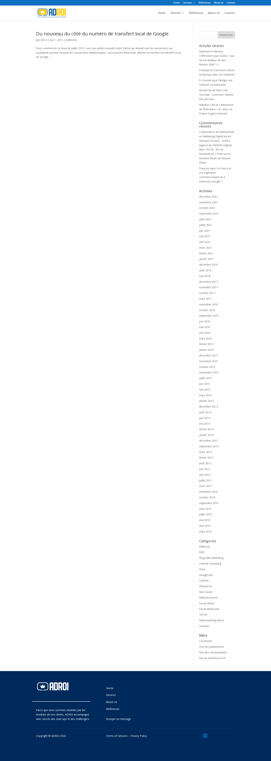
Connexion (205, 641)
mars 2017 (205, 298)
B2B (201, 552)
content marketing (210, 563)
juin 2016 (204, 321)
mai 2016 (204, 327)
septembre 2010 (209, 503)
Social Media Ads (209, 609)
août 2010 (205, 509)
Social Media (206, 603)
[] (205, 742)
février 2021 (206, 253)
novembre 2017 (208, 287)
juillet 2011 (205, 480)
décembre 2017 (208, 281)
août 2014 (205, 412)
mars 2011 (205, 486)
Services (187, 3)
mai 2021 (204, 236)
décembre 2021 (208, 196)
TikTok (203, 614)
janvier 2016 (206, 349)
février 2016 (206, 344)
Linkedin (204, 580)
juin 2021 (204, 230)
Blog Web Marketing (211, 558)
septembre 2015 (209, 372)
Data (202, 569)
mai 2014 (204, 423)
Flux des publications (211, 646)
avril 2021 (205, 242)
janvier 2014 (206, 435)
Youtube (204, 626)
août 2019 (205, 270)
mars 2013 (205, 452)
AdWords (71, 40)
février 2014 (206, 429)
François (204, 168)
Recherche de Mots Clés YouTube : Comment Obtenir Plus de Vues (216, 94)
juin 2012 (204, 469)
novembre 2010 (208, 491)
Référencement (208, 597)
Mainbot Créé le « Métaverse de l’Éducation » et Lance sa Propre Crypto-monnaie (216, 109)
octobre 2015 (207, 367)
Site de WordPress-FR (212, 658)
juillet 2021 (205, 225)
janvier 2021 (206, 259)
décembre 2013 (208, 440)
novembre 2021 (208, 202)
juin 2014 (204, 418)
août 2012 (205, 463)
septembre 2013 (209, 446)
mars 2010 (205, 531)
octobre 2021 (207, 208)
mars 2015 (205, 395)
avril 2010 (205, 525)
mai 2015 (204, 389)
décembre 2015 (208, 355)
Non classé (205, 592)
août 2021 (205, 219)
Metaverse (205, 586)
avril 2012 (205, 474)
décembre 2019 (208, 264)
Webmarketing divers (211, 620)
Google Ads (206, 575)
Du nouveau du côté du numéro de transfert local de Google (102, 33)
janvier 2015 (206, 401)
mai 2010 (204, 520)
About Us (218, 3)
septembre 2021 (209, 213)
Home (176, 3)
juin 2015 (204, 384)
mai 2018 (204, 276)
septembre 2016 (209, 315)
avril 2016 (205, 333)
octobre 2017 (207, 293)
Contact (231, 3)
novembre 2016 (208, 304)
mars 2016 (205, 338)
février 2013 (206, 457)
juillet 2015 (205, 378)
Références (205, 3)
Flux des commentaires (213, 652)
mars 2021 (205, 247)
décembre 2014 (208, 406)
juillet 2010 (205, 514)
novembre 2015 (208, 361)
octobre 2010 (207, 497)
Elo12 (44, 40)
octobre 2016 (207, 310)
